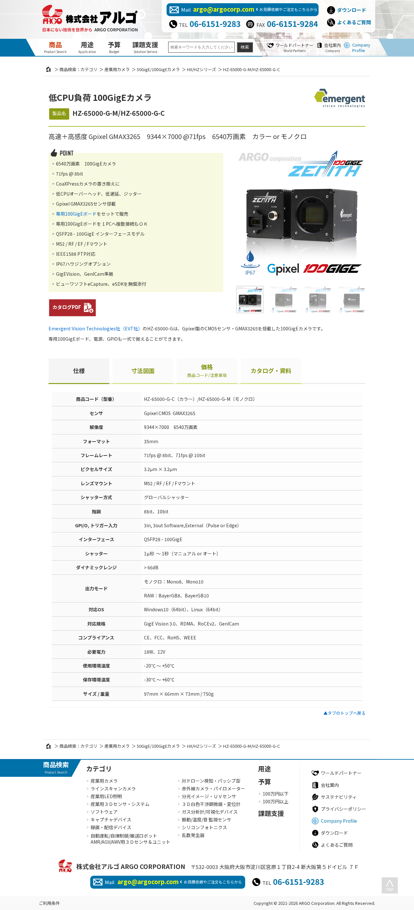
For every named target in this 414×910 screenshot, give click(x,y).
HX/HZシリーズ (201, 69)
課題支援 (145, 47)
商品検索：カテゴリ (78, 69)
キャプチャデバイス (111, 819)
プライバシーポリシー (343, 809)
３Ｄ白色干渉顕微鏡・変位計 (211, 804)
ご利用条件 (49, 903)
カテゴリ (99, 768)
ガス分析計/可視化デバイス (210, 811)
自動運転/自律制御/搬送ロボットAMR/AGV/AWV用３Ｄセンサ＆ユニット (130, 839)
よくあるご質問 (354, 22)
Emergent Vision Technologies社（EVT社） (96, 328)
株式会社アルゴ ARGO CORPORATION (130, 866)
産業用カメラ (117, 69)
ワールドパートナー (294, 47)
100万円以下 (276, 793)
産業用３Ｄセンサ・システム (120, 804)
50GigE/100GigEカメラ (158, 69)
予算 (114, 47)
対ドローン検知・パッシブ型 (211, 780)
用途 (87, 47)
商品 (55, 47)
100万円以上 (276, 801)
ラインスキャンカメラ (113, 788)
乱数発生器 (193, 835)
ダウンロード (351, 9)
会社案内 (332, 47)
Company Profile (361, 47)
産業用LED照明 (106, 796)
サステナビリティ (339, 797)
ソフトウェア (104, 811)
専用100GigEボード (76, 213)
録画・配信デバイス (111, 827)
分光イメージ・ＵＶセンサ (209, 796)
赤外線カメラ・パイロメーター (213, 788)
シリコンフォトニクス (204, 827)
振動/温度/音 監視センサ (206, 819)
